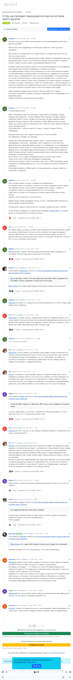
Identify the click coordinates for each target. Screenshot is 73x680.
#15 (70, 480)
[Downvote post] (65, 102)
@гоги (11, 252)
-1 (62, 102)
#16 (70, 499)
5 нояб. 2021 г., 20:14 (32, 249)
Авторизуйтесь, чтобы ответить (58, 29)
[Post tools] (69, 102)
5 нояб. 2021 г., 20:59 (32, 315)
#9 (70, 338)
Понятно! (36, 666)
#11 (70, 371)
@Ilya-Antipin (55, 211)
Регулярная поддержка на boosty (36, 633)
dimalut (11, 268)
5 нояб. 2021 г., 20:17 (33, 268)
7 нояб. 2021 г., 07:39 (34, 590)
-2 (62, 262)
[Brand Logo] (10, 4)
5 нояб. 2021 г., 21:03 (32, 338)
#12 (70, 393)
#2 (70, 108)
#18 (70, 559)
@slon (22, 396)
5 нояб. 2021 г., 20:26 (33, 300)
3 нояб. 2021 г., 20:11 (27, 180)
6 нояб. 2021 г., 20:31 (30, 443)
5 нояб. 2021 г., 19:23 (24, 227)
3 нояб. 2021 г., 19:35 (27, 108)
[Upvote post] (59, 102)
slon (10, 349)
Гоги (10, 227)
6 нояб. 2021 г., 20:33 (30, 480)
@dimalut (12, 303)
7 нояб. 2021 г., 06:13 (36, 559)
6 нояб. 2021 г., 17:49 (30, 428)
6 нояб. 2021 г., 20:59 (30, 499)
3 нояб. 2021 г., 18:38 (27, 38)
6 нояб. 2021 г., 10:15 (31, 349)
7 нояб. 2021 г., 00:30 (41, 533)
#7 (70, 300)
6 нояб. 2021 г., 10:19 (29, 371)
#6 (70, 268)
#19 (70, 590)
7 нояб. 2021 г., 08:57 (34, 605)
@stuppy (12, 431)
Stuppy (11, 393)
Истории (7, 23)
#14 (70, 443)
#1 (70, 38)
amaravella (12, 559)
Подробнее (31, 662)
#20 (69, 605)
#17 (70, 533)
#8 (70, 315)
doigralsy (11, 38)
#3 (70, 180)
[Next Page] (43, 626)
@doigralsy (24, 271)
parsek (11, 499)
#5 (70, 249)
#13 (70, 428)
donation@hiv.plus (58, 653)
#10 (70, 349)
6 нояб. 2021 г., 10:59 (30, 393)
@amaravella (13, 593)
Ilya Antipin (12, 533)
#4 (70, 227)
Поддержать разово (36, 645)
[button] (3, 677)
